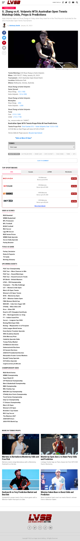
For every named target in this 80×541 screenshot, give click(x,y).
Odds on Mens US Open (23, 138)
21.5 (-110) (17, 117)
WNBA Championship (10, 375)
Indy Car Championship (11, 400)
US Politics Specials (10, 361)
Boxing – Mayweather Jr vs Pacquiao (16, 325)
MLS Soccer (7, 229)
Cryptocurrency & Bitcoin (12, 363)
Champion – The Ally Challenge (14, 285)
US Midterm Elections (10, 344)
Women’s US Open (9, 408)
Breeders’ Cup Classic (10, 410)
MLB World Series (9, 372)
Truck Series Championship (12, 397)
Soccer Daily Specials (10, 240)
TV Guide (6, 257)
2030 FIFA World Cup (10, 421)
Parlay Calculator (9, 251)
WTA (74, 154)
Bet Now (74, 178)
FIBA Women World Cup (11, 301)
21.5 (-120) (16, 114)
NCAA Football (8, 226)
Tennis (68, 154)
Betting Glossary (9, 259)
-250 (19, 103)
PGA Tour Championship (11, 268)
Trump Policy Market (10, 342)
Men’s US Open (8, 405)
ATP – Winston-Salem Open (13, 298)
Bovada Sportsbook (35, 133)
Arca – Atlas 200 (9, 309)
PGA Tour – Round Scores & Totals (15, 277)
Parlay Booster (8, 242)
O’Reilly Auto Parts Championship (15, 394)
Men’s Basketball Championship (14, 383)
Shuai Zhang (60, 154)
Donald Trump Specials (11, 358)
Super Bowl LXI (8, 378)
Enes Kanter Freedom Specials (14, 331)
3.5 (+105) (23, 94)
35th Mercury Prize (9, 336)
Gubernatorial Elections (11, 347)
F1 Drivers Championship (11, 402)
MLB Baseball (7, 215)
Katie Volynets (49, 154)
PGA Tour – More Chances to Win (14, 271)
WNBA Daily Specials (10, 237)
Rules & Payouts (9, 254)
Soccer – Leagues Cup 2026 (13, 320)
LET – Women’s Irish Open (12, 287)
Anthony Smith (14, 25)
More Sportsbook (40, 206)
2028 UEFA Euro (8, 419)
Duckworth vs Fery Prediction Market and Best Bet (19, 493)
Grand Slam (38, 154)
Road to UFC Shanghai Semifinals (15, 312)
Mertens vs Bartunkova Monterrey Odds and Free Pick (20, 457)
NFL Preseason (8, 221)
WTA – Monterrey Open (11, 296)
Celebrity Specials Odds (11, 339)
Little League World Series (12, 328)
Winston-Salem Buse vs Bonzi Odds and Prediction (57, 493)
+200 (21, 105)
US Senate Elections (10, 350)
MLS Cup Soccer (8, 413)
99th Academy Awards (11, 334)
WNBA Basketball (9, 218)
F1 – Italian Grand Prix (11, 317)
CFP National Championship (13, 381)
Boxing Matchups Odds (11, 323)
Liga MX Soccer (8, 231)
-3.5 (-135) (21, 91)
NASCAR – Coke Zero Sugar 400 (14, 304)
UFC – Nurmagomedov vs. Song (14, 315)
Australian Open (26, 154)
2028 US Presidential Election (13, 353)
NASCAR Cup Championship (12, 391)
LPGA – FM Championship (12, 282)
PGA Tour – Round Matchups (13, 274)
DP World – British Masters (12, 279)
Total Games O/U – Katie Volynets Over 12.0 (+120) (40, 126)
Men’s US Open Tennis (11, 290)
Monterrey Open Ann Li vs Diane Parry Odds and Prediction (59, 457)
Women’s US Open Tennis (12, 293)
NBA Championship (9, 386)
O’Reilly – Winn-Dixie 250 (12, 306)
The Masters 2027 (9, 416)
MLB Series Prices (9, 234)
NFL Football (7, 223)
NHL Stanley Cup (9, 389)
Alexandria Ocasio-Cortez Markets (15, 355)
